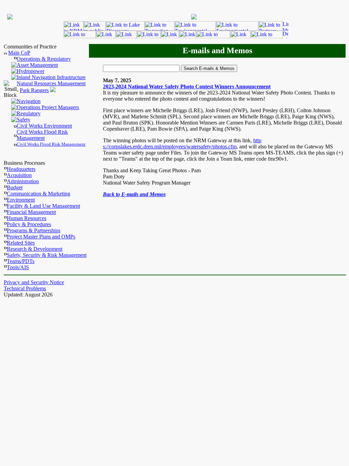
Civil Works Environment (44, 126)
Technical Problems (25, 288)
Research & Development (34, 249)
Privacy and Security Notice (34, 282)
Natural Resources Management (51, 83)
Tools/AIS (18, 267)
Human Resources (26, 218)
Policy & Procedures (29, 224)
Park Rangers (34, 90)
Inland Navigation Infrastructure (51, 77)
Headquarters (21, 169)
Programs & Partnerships (33, 230)
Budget (14, 187)
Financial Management (31, 212)
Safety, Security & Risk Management (47, 255)
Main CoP (19, 53)
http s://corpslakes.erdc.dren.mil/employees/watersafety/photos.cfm (182, 143)
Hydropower (30, 71)
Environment (21, 200)
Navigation (29, 101)
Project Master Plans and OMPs (41, 236)
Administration (23, 181)
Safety (23, 119)
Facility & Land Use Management (43, 206)
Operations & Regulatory (44, 59)
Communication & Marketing (38, 193)
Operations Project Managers (48, 107)
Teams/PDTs (20, 261)
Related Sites (21, 243)
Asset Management (37, 65)
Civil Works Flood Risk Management (42, 135)
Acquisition (19, 175)
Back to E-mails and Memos (134, 194)
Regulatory (29, 113)
